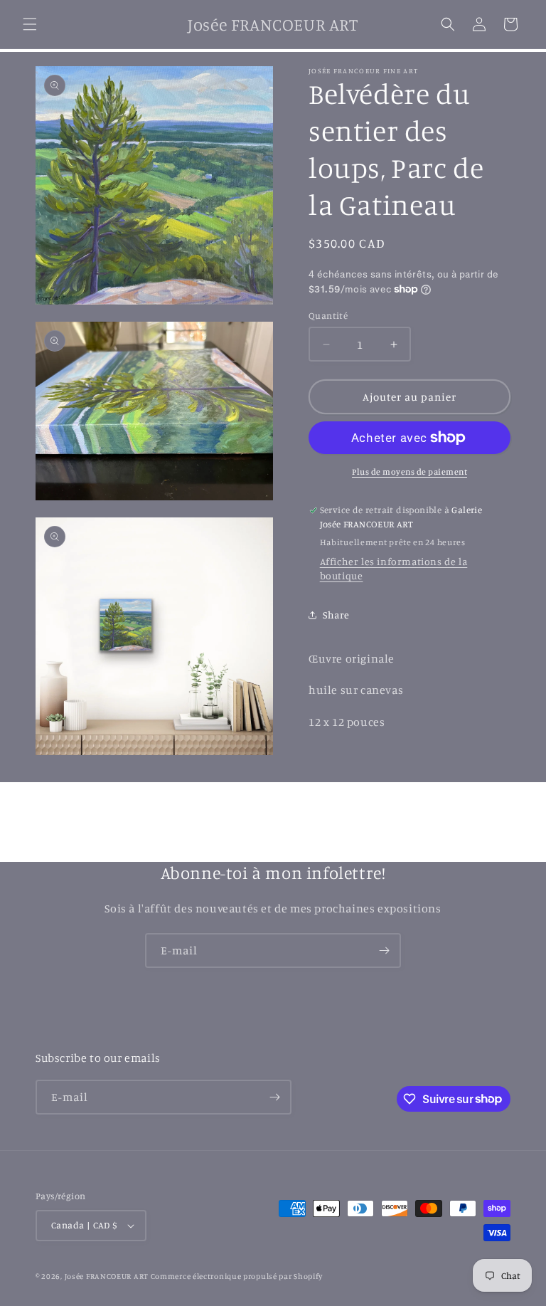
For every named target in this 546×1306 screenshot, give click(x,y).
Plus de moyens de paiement (409, 471)
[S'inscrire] (384, 950)
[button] (30, 24)
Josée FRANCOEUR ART (108, 1276)
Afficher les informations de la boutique (394, 568)
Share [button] (336, 615)
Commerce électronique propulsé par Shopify (237, 1276)
